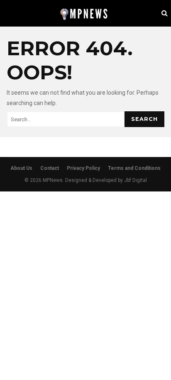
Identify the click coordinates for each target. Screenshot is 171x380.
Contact (49, 168)
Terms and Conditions (134, 168)
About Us (21, 168)
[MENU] (12, 13)
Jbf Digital (135, 180)
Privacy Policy (83, 168)
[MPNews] (84, 14)
